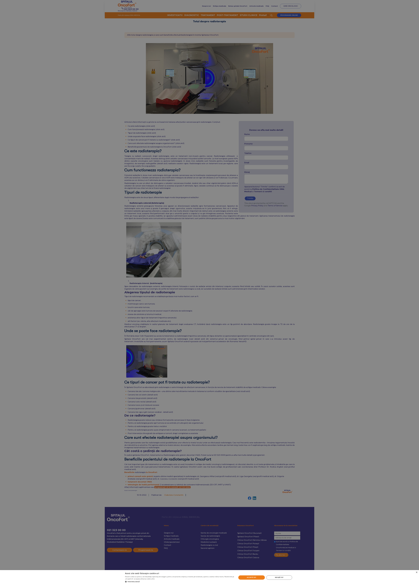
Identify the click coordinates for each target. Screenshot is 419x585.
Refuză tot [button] (279, 577)
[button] (179, 581)
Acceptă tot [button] (251, 577)
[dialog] (209, 577)
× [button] (416, 572)
